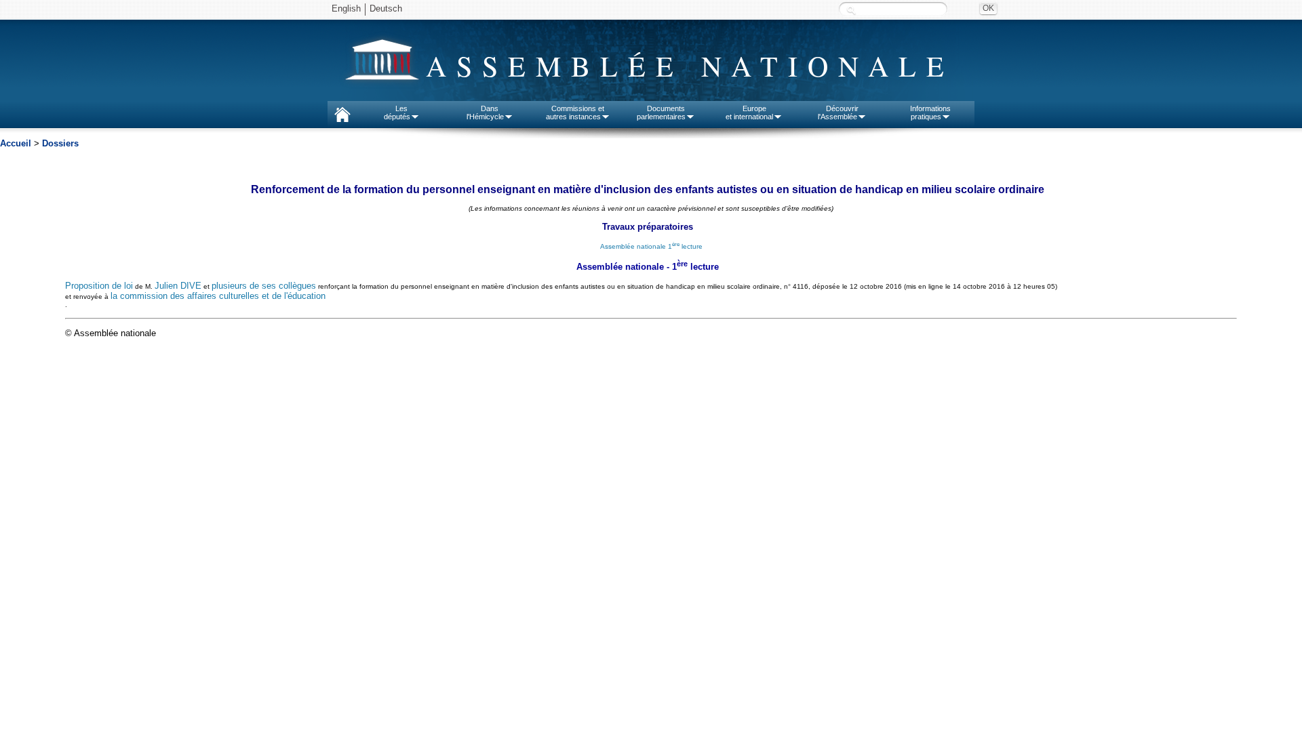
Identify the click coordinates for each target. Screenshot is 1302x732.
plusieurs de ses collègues (264, 286)
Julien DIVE (178, 286)
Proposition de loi (99, 286)
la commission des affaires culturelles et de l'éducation (218, 296)
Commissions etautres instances (575, 112)
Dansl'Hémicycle (485, 112)
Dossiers (60, 143)
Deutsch (386, 8)
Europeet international (749, 112)
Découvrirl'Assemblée (838, 112)
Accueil (15, 143)
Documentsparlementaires (661, 112)
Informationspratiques (930, 112)
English (346, 8)
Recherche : (851, 10)
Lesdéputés (397, 112)
